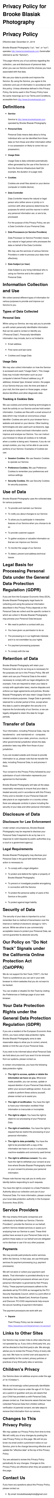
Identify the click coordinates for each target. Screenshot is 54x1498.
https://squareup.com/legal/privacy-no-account (29, 1325)
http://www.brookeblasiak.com (25, 51)
